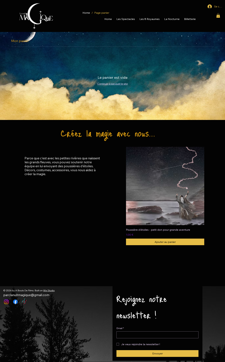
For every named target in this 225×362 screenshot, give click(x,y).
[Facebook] (15, 302)
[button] (218, 15)
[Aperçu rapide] (165, 186)
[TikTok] (24, 302)
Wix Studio (49, 290)
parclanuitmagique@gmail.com (26, 295)
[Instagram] (6, 302)
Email (120, 328)
